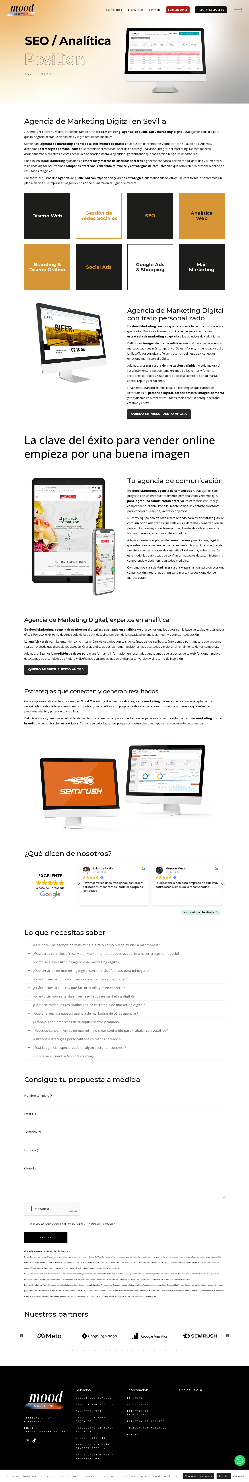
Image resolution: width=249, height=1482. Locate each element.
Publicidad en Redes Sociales (95, 1430)
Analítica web (89, 1411)
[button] (222, 884)
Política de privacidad (138, 1413)
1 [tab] (67, 1351)
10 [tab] (116, 1351)
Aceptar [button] (223, 1476)
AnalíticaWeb (202, 215)
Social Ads (99, 267)
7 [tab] (100, 1351)
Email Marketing (91, 1438)
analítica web (38, 641)
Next (227, 1336)
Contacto (135, 1434)
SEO (150, 216)
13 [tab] (133, 1351)
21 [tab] (176, 1351)
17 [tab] (154, 1351)
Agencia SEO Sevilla (95, 1404)
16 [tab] (149, 1351)
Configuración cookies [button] (198, 1476)
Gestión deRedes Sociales (98, 215)
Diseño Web (47, 216)
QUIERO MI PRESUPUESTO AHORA (159, 414)
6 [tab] (94, 1351)
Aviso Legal (75, 1224)
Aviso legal (138, 1404)
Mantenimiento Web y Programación (95, 1456)
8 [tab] (105, 1351)
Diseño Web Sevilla (94, 1398)
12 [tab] (127, 1351)
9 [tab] (111, 1351)
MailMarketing (201, 267)
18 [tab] (160, 1351)
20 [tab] (171, 1351)
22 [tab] (182, 1351)
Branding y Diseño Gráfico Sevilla (93, 1446)
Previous (21, 1336)
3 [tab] (78, 1351)
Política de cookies (146, 1421)
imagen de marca (156, 343)
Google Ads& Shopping (150, 267)
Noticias (135, 1398)
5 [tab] (89, 1351)
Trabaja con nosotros (147, 1428)
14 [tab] (138, 1351)
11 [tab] (122, 1351)
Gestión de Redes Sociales (92, 1419)
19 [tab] (165, 1351)
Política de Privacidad (101, 1224)
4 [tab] (83, 1351)
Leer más (238, 1476)
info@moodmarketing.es (145, 1296)
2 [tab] (72, 1351)
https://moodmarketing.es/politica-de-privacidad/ (158, 1285)
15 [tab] (143, 1351)
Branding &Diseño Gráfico (47, 267)
